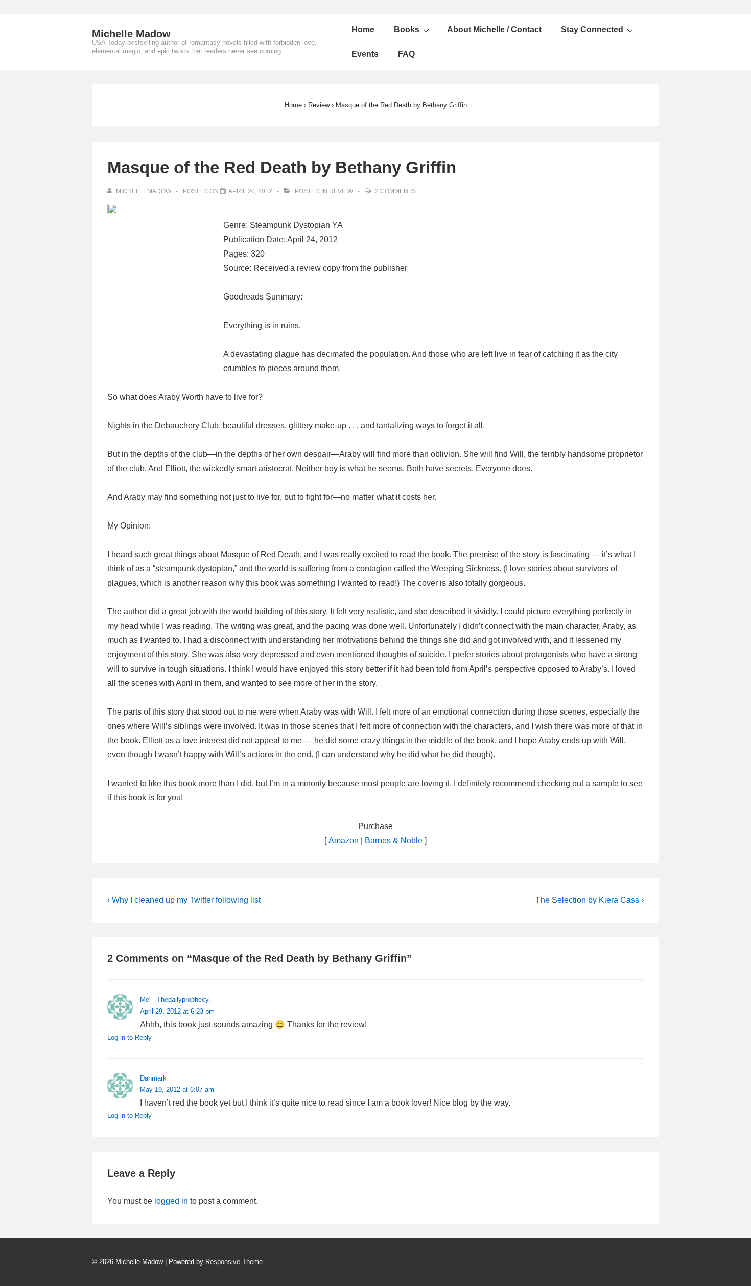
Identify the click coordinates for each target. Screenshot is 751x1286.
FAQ (406, 54)
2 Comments (395, 191)
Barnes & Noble (394, 840)
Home (362, 29)
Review (341, 191)
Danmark (153, 1078)
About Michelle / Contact (494, 29)
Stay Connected (592, 29)
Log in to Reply (129, 1037)
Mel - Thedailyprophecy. (175, 999)
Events (365, 54)
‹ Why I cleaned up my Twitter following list (184, 899)
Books (406, 29)
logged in (171, 1201)
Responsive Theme (234, 1262)
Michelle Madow (131, 33)
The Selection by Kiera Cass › (589, 899)
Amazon (343, 840)
